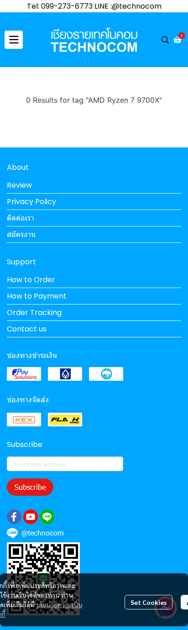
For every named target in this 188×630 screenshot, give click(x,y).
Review (19, 185)
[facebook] (14, 516)
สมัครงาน (21, 234)
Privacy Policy (31, 201)
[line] (47, 516)
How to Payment (37, 296)
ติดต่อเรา (20, 218)
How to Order (31, 279)
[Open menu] (14, 40)
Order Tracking (34, 312)
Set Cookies (149, 602)
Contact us (27, 329)
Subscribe (30, 487)
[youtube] (30, 516)
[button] (165, 39)
